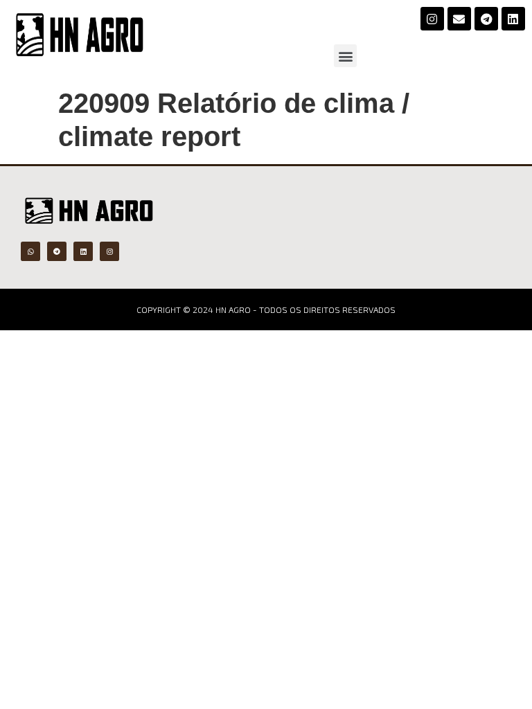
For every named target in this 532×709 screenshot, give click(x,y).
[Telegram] (486, 18)
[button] (345, 55)
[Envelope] (459, 18)
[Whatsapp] (30, 251)
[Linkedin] (513, 18)
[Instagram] (432, 18)
